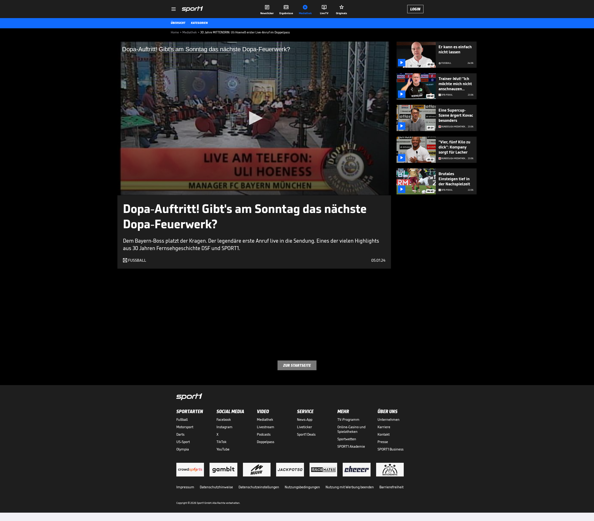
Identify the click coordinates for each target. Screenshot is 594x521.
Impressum (185, 487)
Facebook (223, 419)
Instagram (224, 427)
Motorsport (184, 427)
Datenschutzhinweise (216, 487)
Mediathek (265, 419)
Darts (180, 434)
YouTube (222, 449)
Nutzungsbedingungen (302, 487)
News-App (304, 419)
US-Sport (183, 442)
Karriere (384, 427)
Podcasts (264, 434)
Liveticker (304, 427)
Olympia (182, 449)
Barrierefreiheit (391, 487)
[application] (254, 118)
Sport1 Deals (306, 434)
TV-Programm (348, 419)
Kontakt (384, 434)
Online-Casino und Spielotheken (351, 429)
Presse (383, 442)
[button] (254, 118)
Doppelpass (265, 442)
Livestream (265, 427)
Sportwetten (346, 439)
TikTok (221, 442)
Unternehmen (389, 419)
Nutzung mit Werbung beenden (350, 487)
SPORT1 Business (391, 449)
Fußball (182, 419)
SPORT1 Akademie (351, 446)
